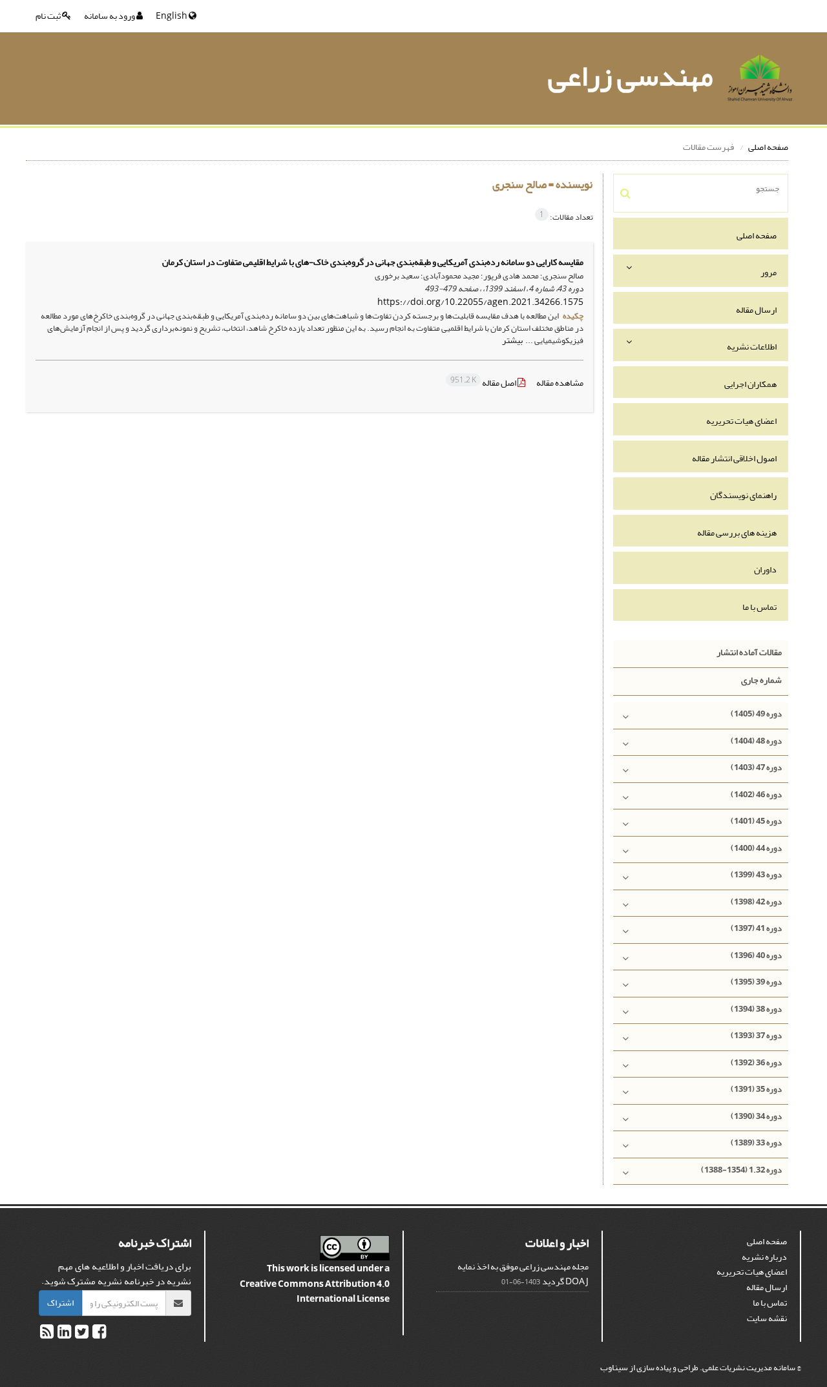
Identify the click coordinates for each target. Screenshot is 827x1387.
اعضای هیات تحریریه (741, 421)
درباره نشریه (764, 1257)
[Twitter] (81, 1334)
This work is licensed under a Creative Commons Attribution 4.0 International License (315, 1284)
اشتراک (60, 1302)
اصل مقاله (484, 382)
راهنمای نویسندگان (743, 495)
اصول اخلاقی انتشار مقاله (734, 458)
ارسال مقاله (756, 309)
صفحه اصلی (768, 147)
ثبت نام (49, 16)
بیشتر (512, 340)
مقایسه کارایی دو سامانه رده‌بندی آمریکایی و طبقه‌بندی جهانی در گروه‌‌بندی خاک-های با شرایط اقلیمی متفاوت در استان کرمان (372, 262)
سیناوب (614, 1367)
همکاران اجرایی (750, 384)
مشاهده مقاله (559, 382)
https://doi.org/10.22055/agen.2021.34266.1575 (480, 302)
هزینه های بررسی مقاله (737, 532)
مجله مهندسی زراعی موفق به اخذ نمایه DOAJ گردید (523, 1274)
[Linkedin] (63, 1334)
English (172, 16)
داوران (765, 569)
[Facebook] (98, 1334)
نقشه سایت (767, 1318)
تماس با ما (759, 607)
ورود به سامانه (110, 16)
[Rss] (47, 1334)
